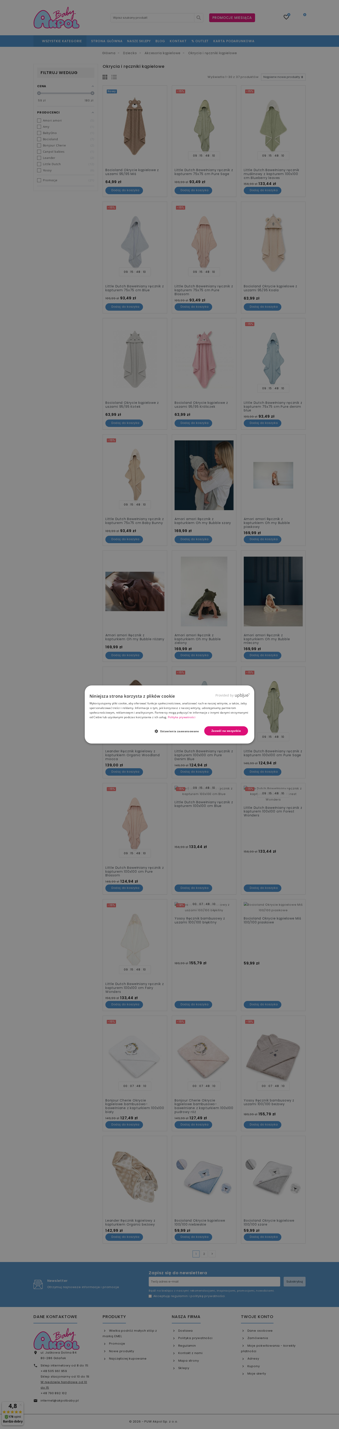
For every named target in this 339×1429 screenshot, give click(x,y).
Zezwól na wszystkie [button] (226, 731)
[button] (179, 731)
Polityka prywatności (181, 717)
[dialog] (169, 714)
